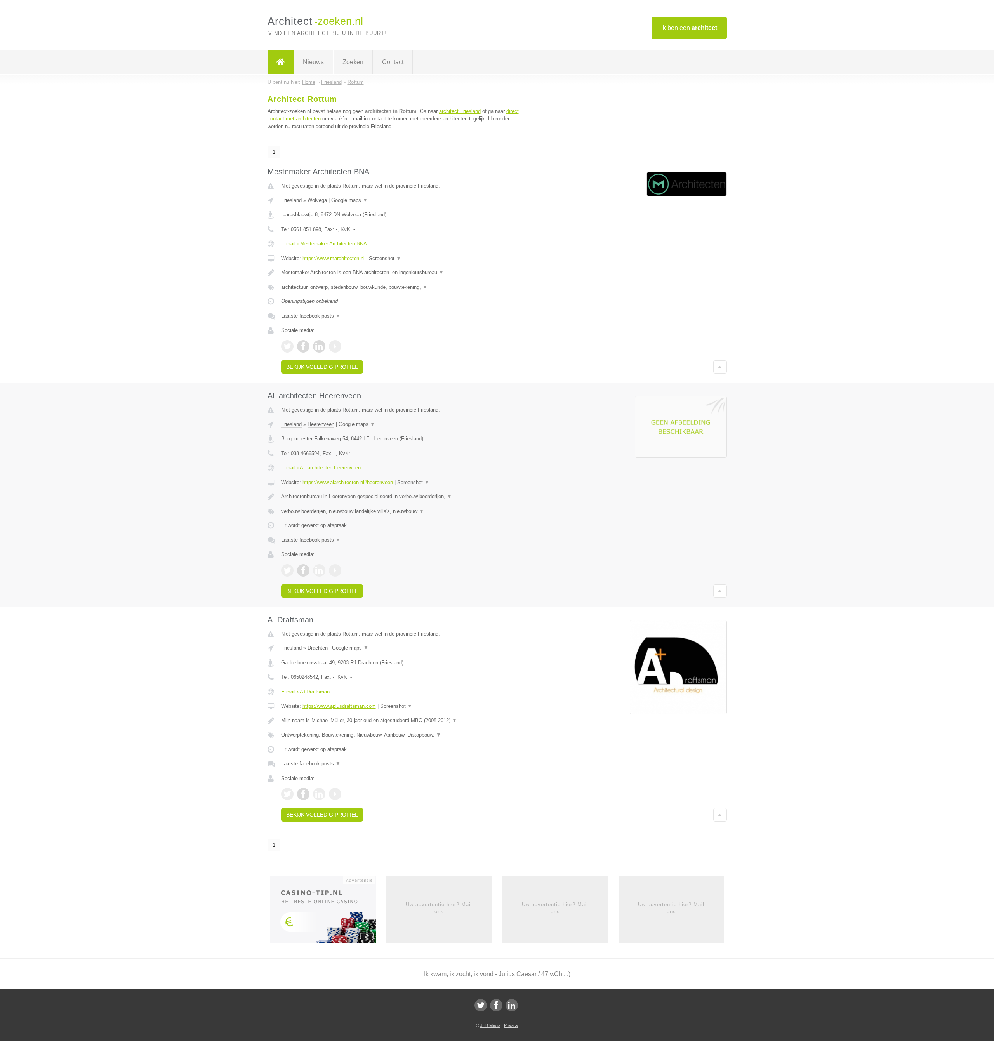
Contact (392, 62)
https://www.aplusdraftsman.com (339, 706)
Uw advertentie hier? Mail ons (439, 908)
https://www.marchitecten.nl (333, 258)
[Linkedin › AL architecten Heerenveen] (319, 570)
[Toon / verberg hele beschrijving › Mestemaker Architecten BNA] (400, 272)
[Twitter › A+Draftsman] (287, 794)
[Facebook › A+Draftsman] (303, 794)
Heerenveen (321, 424)
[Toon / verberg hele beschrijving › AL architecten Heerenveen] (400, 497)
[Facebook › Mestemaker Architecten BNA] (303, 346)
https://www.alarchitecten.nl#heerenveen (347, 482)
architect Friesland (460, 111)
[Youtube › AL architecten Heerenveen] (335, 570)
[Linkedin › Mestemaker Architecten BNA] (319, 346)
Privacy (511, 1025)
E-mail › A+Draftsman (305, 692)
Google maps (349, 200)
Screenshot (385, 258)
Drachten (318, 648)
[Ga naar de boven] (720, 367)
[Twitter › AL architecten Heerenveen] (287, 570)
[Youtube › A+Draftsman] (335, 794)
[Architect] (281, 62)
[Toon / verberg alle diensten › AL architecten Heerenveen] (400, 511)
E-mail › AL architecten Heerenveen (321, 468)
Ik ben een (689, 27)
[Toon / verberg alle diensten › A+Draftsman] (400, 735)
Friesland (291, 200)
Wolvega (317, 200)
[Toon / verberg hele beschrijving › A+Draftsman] (400, 721)
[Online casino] (328, 911)
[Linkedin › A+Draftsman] (319, 794)
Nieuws (313, 62)
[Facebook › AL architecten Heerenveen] (303, 570)
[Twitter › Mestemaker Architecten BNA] (287, 346)
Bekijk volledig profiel (322, 367)
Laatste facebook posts (311, 316)
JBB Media (490, 1025)
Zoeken (352, 62)
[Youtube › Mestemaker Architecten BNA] (335, 346)
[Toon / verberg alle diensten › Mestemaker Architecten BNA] (400, 287)
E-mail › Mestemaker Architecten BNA (324, 244)
